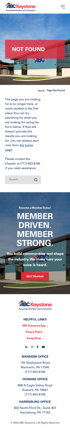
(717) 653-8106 (35, 372)
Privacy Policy (34, 332)
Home (41, 90)
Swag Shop (34, 338)
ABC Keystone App (34, 326)
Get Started (35, 276)
